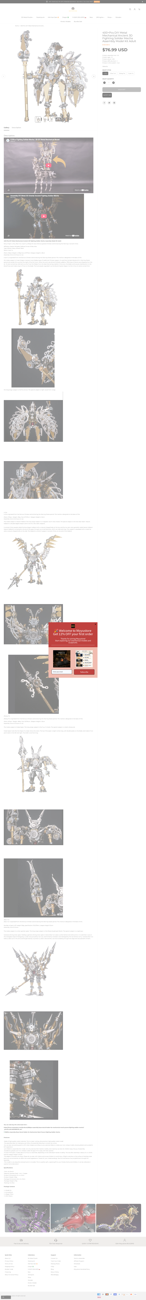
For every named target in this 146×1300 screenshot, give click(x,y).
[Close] (95, 624)
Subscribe (84, 672)
